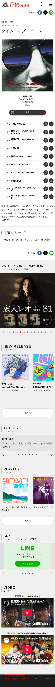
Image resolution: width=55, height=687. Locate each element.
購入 (28, 112)
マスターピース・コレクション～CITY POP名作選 (27, 240)
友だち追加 (27, 563)
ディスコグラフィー (15, 678)
